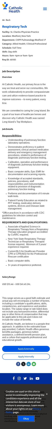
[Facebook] (14, 378)
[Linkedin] (31, 378)
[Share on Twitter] (23, 364)
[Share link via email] (33, 364)
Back (8, 20)
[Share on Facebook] (18, 364)
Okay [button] (26, 418)
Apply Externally (26, 349)
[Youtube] (37, 378)
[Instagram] (19, 378)
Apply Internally (26, 356)
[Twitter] (25, 378)
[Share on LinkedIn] (28, 364)
